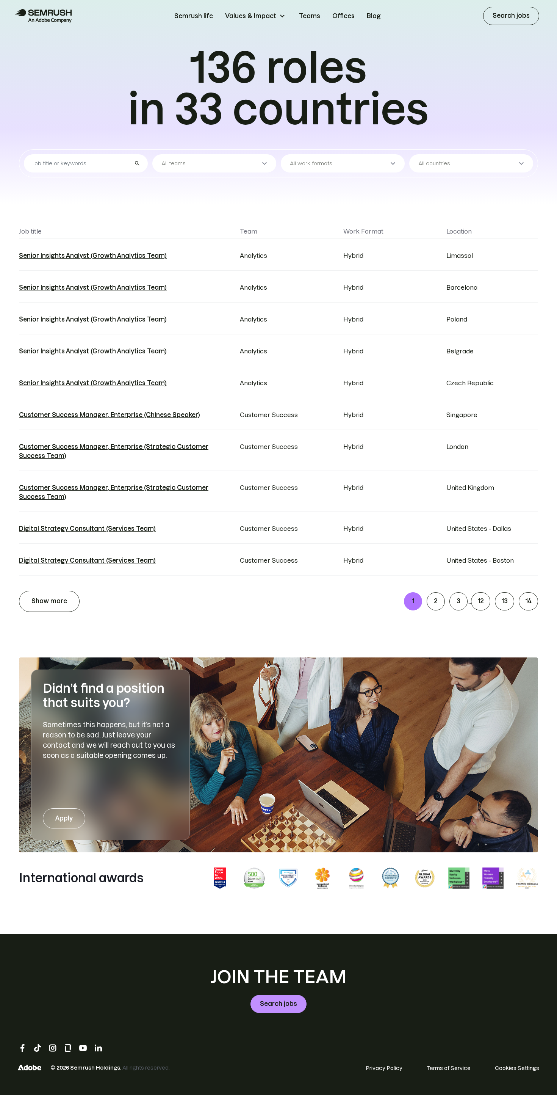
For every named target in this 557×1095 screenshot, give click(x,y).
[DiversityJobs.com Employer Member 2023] (288, 878)
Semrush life (193, 16)
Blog (374, 16)
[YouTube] (83, 1048)
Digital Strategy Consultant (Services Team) (87, 528)
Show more (49, 601)
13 (504, 601)
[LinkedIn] (98, 1048)
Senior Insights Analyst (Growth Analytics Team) (93, 255)
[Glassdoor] (67, 1048)
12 (480, 601)
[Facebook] (22, 1048)
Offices (343, 16)
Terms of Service (449, 1068)
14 (528, 601)
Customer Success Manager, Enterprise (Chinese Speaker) (109, 414)
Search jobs (511, 15)
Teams (309, 16)
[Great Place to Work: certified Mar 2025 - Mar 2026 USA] (220, 878)
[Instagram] (52, 1048)
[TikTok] (37, 1048)
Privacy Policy (384, 1068)
